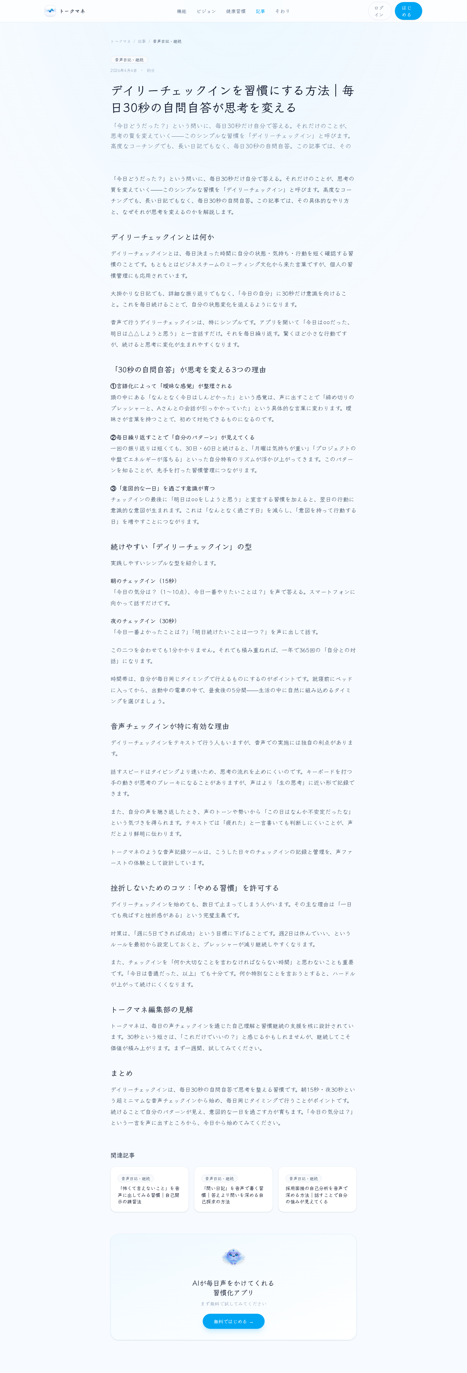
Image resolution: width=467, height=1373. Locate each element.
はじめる (407, 11)
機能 (182, 11)
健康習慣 (236, 11)
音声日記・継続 (167, 41)
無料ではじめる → (234, 1321)
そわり (282, 11)
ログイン (379, 11)
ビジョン (206, 11)
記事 (261, 11)
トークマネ (120, 41)
